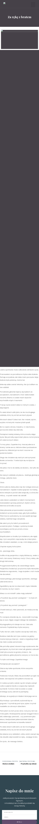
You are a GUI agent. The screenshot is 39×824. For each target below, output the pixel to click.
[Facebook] (15, 4)
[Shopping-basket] (21, 4)
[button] (33, 4)
